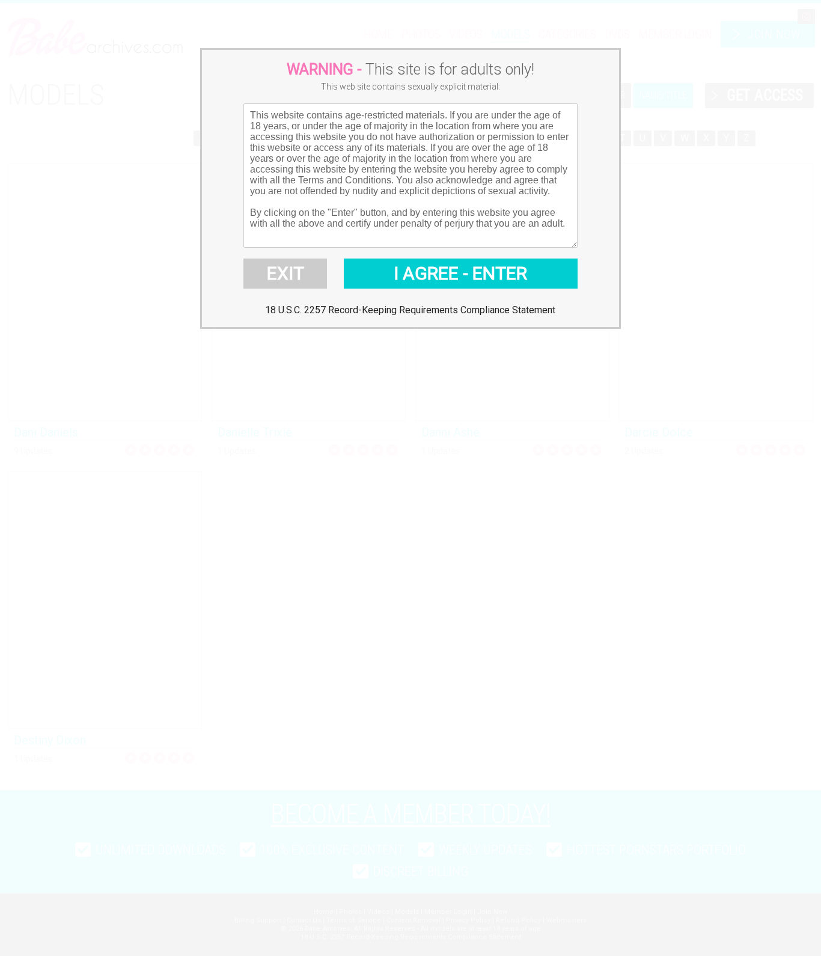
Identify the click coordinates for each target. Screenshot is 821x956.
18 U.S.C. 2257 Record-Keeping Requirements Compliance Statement (410, 310)
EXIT (285, 273)
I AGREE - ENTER (460, 273)
